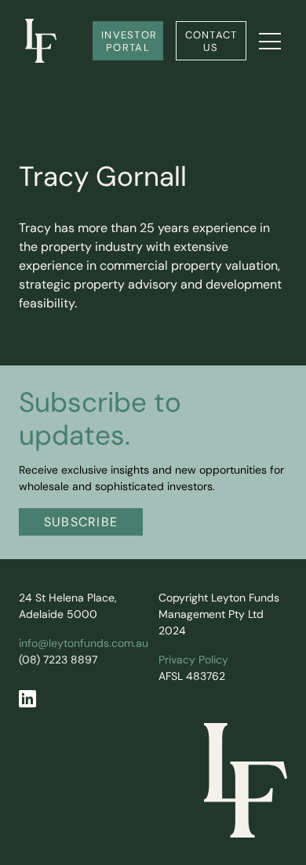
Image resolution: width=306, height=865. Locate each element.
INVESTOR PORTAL (131, 42)
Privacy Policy (193, 661)
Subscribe (81, 523)
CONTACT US (213, 42)
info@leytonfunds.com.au (83, 644)
